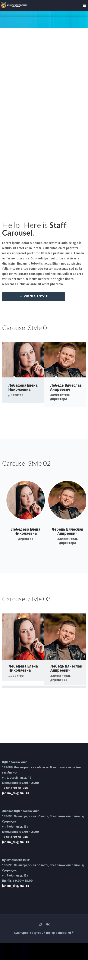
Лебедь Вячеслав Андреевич (66, 387)
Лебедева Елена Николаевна (23, 387)
